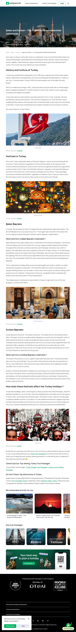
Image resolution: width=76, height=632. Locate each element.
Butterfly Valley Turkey (49, 481)
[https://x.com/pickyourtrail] (33, 620)
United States (10, 626)
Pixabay (19, 218)
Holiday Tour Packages (49, 3)
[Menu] (68, 3)
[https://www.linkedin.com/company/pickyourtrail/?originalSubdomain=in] (43, 620)
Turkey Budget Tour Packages (36, 467)
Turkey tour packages (38, 454)
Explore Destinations (31, 3)
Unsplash (20, 151)
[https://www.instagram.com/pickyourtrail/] (38, 620)
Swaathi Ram (10, 44)
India (23, 626)
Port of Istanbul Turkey (20, 481)
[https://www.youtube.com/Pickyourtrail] (48, 620)
